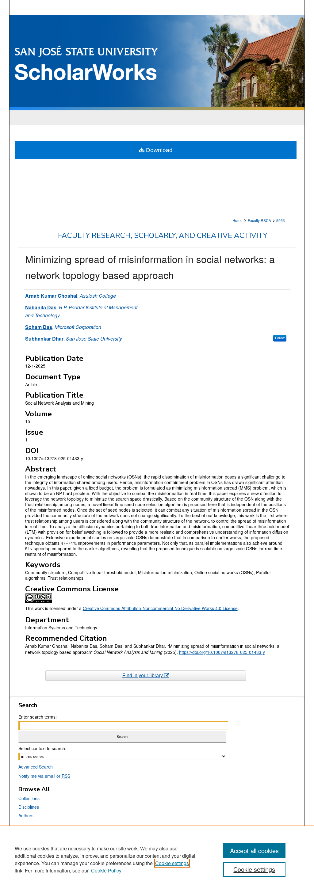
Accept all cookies (254, 850)
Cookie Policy (106, 870)
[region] (157, 859)
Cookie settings (172, 863)
